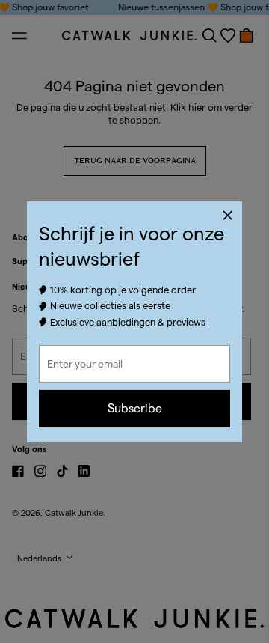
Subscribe (135, 408)
